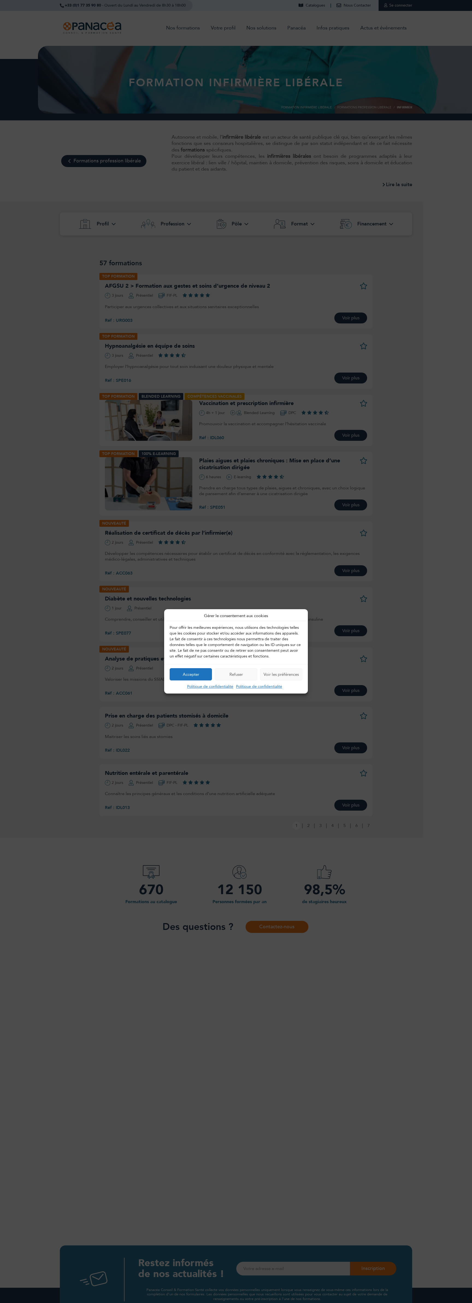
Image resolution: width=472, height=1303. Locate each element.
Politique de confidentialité (210, 686)
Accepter (191, 674)
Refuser (236, 674)
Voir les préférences (281, 674)
